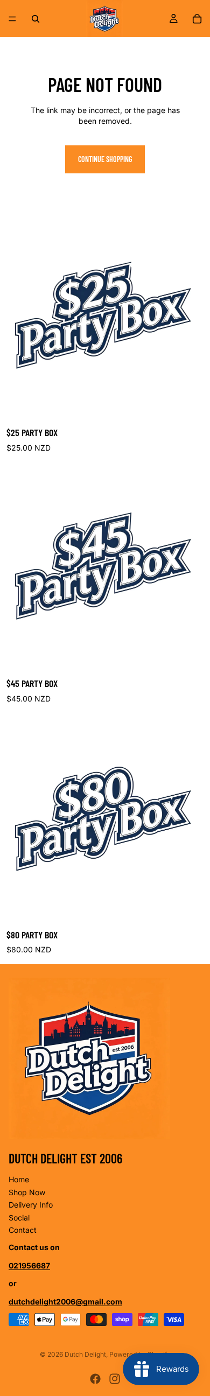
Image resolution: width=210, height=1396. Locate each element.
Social (19, 1217)
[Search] (35, 19)
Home (19, 1179)
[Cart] (197, 19)
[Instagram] (114, 1378)
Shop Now (27, 1192)
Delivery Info (31, 1204)
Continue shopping (105, 159)
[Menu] (12, 18)
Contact (23, 1229)
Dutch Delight (85, 1354)
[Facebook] (95, 1378)
